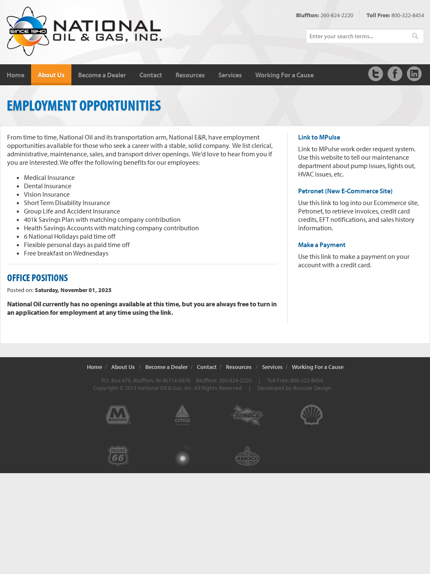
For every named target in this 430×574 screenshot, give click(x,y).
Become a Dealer (102, 75)
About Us (51, 75)
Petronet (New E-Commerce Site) (345, 191)
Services (230, 75)
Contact (150, 75)
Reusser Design (312, 388)
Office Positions (37, 277)
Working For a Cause (284, 75)
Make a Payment (322, 244)
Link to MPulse (319, 137)
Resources (190, 75)
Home (15, 75)
